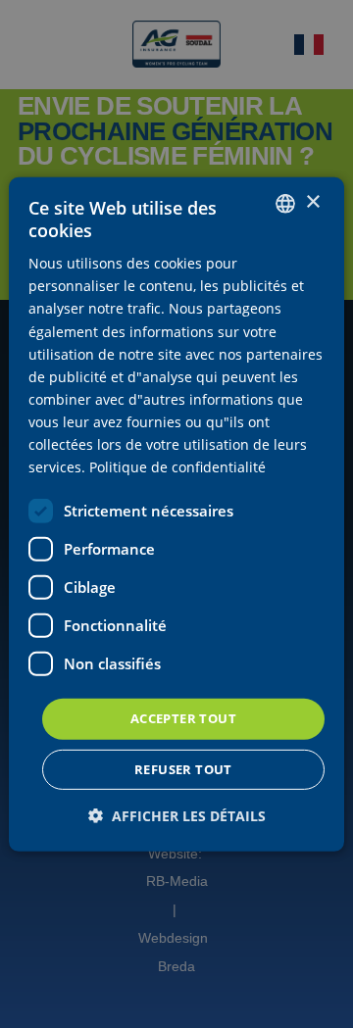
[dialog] (176, 513)
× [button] (312, 202)
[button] (177, 816)
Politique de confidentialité (177, 467)
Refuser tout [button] (183, 769)
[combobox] (285, 203)
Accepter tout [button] (183, 718)
